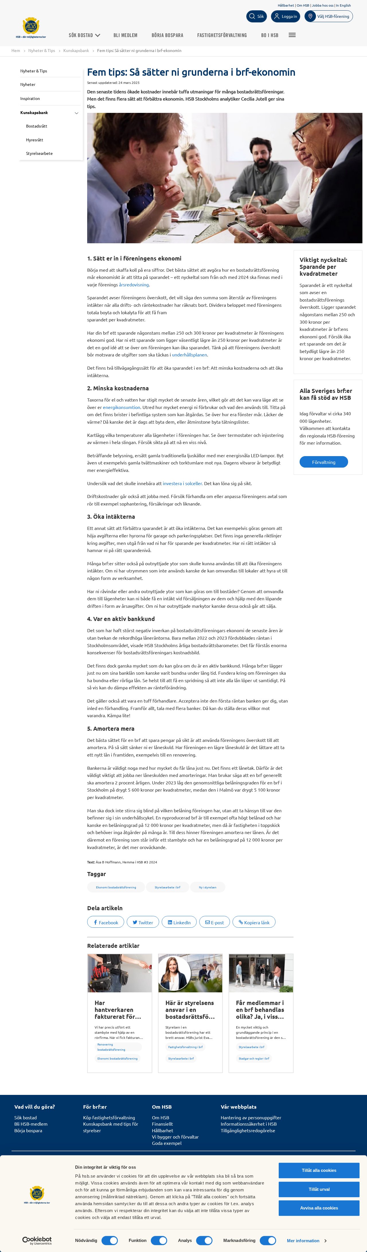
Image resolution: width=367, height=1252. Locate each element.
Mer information (303, 1240)
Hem (15, 50)
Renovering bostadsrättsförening (111, 1047)
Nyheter (27, 84)
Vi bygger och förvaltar (175, 1136)
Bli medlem (126, 35)
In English (343, 5)
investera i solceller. (183, 483)
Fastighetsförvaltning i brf (185, 1047)
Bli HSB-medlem (31, 1123)
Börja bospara (168, 35)
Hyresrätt (34, 139)
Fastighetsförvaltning (222, 35)
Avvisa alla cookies (319, 1207)
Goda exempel (166, 1143)
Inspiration (30, 98)
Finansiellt (162, 1123)
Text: (91, 862)
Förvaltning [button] (323, 462)
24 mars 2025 (129, 82)
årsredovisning (134, 284)
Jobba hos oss (322, 5)
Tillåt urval (319, 1189)
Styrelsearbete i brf (181, 1058)
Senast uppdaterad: (102, 82)
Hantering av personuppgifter (251, 1117)
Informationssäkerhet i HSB (249, 1123)
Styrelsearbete (39, 153)
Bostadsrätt (36, 125)
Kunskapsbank (76, 50)
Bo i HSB (270, 35)
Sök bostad (25, 1117)
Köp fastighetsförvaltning (109, 1117)
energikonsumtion (121, 407)
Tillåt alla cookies (319, 1170)
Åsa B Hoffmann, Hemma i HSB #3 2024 (126, 862)
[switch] (159, 1240)
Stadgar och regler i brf (254, 1058)
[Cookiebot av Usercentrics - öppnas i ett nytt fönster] (37, 1240)
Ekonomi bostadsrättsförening (117, 1058)
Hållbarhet (286, 5)
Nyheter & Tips (41, 50)
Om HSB (303, 5)
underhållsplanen (189, 354)
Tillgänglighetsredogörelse (248, 1130)
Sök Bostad (81, 35)
